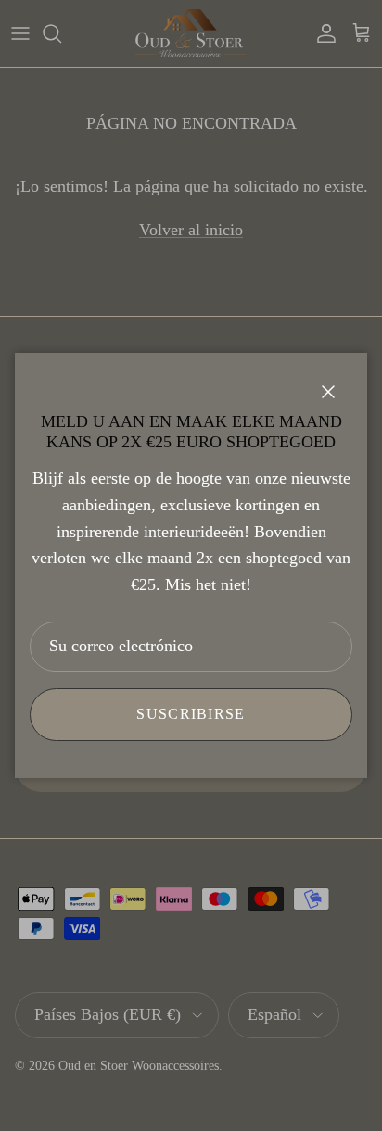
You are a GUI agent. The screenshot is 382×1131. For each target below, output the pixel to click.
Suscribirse (190, 714)
